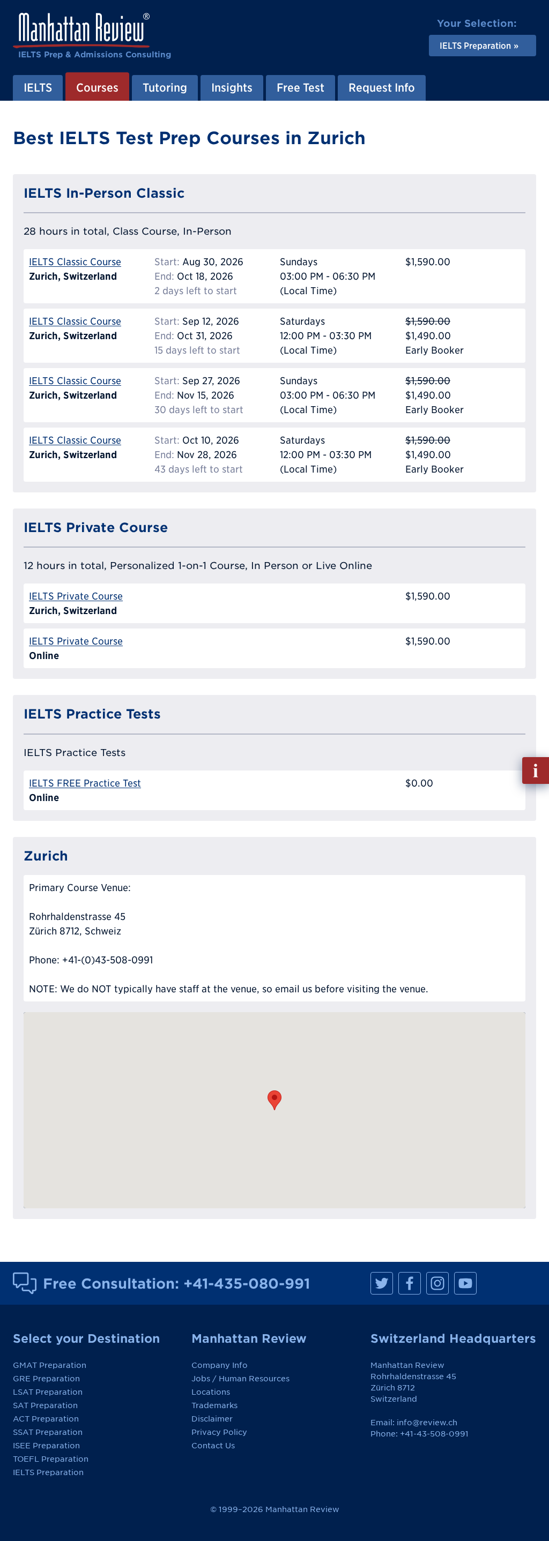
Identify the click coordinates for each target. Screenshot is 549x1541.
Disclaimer (212, 1419)
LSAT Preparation (48, 1392)
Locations (210, 1392)
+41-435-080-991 (246, 1283)
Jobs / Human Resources (240, 1378)
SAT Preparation (45, 1405)
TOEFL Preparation (50, 1459)
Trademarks (214, 1405)
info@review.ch (427, 1422)
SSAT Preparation (48, 1432)
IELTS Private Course (76, 596)
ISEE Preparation (46, 1445)
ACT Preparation (46, 1419)
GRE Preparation (46, 1378)
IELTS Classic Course (75, 261)
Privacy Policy (219, 1432)
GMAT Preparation (49, 1365)
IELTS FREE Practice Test (85, 783)
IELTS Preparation (48, 1472)
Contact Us (213, 1445)
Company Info (219, 1365)
